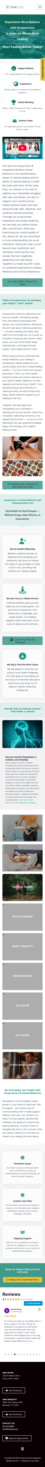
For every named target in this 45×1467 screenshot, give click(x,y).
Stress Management (23, 1064)
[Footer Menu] (22, 1449)
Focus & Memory (22, 916)
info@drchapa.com (10, 1429)
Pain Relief (22, 1005)
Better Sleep (23, 857)
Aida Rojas (34, 1461)
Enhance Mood (22, 975)
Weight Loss (22, 827)
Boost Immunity (22, 946)
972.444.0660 (8, 1426)
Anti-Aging (22, 1035)
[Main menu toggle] (40, 7)
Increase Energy (22, 886)
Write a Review (34, 1303)
